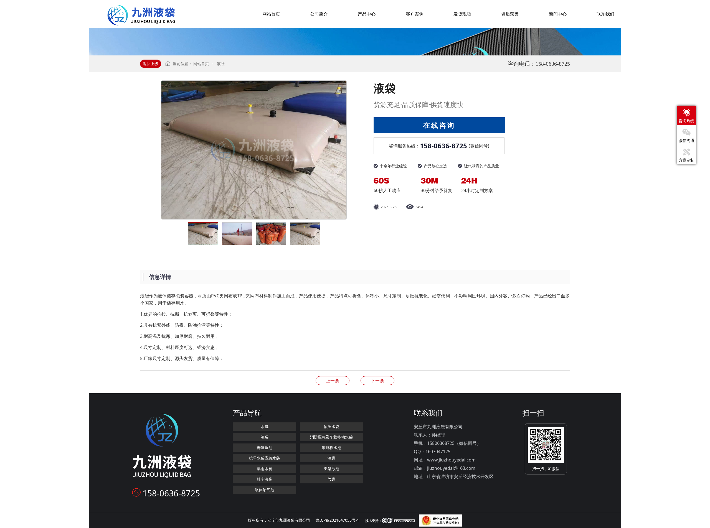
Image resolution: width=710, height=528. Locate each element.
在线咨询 (439, 125)
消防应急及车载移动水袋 (331, 437)
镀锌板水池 (331, 447)
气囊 (331, 479)
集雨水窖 (264, 468)
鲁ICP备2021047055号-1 (337, 520)
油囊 (331, 458)
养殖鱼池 (264, 447)
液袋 (221, 63)
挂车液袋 (264, 479)
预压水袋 (331, 426)
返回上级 (150, 63)
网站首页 (201, 63)
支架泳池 (331, 468)
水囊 (264, 426)
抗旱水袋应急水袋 (264, 458)
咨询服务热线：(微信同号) (439, 145)
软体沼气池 (264, 489)
